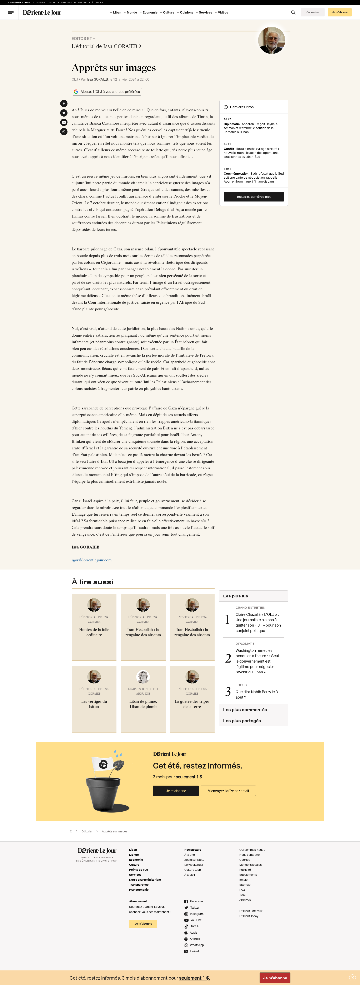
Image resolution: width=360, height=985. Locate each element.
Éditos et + (83, 38)
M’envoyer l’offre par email (228, 791)
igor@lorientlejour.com (92, 560)
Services (135, 874)
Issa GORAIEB (97, 79)
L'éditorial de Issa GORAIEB (104, 46)
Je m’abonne (176, 791)
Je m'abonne (275, 977)
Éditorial (87, 831)
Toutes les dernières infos (254, 196)
